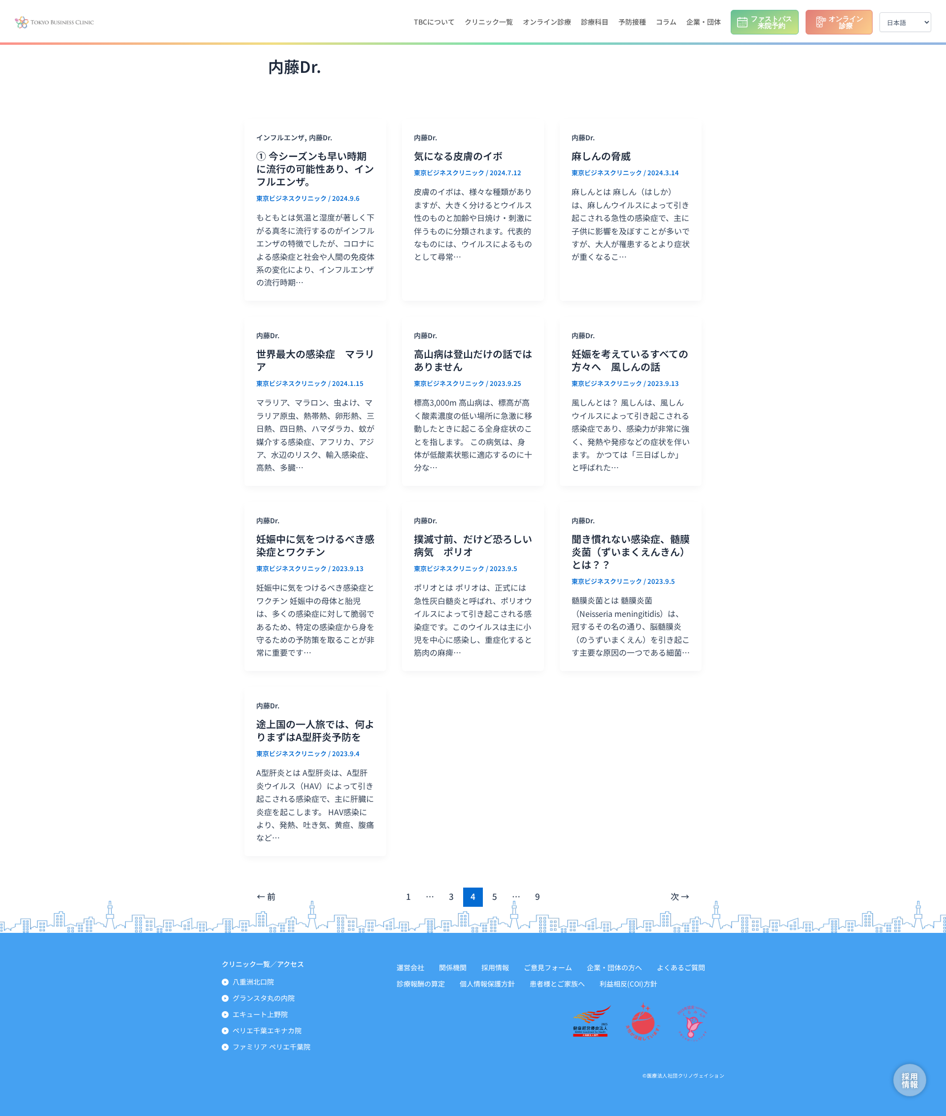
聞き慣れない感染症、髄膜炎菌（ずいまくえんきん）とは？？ (631, 552)
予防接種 (632, 22)
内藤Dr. (320, 137)
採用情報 (495, 967)
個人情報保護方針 (487, 983)
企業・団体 (703, 22)
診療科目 (594, 22)
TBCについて (434, 22)
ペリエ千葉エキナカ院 (267, 1030)
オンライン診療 (547, 22)
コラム (666, 22)
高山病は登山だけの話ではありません (473, 360)
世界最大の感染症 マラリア (315, 360)
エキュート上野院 (260, 1014)
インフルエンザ (280, 137)
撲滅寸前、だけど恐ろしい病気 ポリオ (473, 545)
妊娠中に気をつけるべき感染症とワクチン (315, 545)
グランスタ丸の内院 (264, 998)
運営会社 (410, 967)
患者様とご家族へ (557, 983)
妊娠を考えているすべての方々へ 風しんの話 (630, 360)
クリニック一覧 (489, 22)
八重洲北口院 (253, 982)
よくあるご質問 (681, 967)
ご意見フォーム (548, 967)
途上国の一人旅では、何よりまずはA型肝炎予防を (315, 730)
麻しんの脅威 (601, 156)
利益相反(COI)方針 (628, 983)
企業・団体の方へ (614, 967)
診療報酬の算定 (421, 983)
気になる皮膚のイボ (458, 156)
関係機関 (453, 967)
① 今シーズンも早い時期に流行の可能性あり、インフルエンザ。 (315, 169)
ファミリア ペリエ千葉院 (271, 1047)
